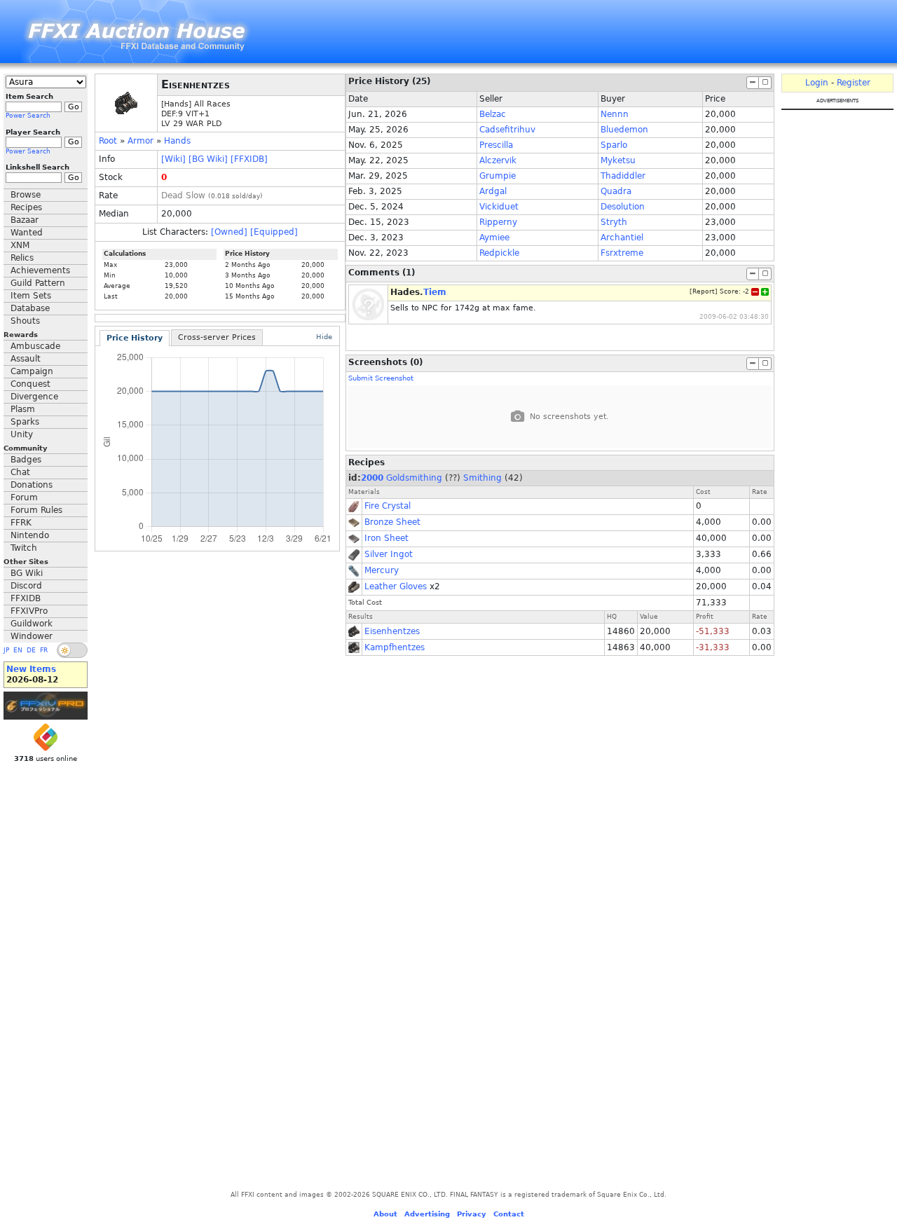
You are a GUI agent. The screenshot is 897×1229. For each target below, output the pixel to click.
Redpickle (499, 253)
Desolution (623, 207)
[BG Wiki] (208, 159)
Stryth (614, 222)
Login (816, 83)
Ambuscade (35, 346)
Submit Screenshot (380, 378)
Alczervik (497, 160)
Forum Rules (36, 510)
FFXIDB (26, 598)
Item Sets (31, 296)
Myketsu (618, 160)
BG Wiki (27, 573)
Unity (22, 434)
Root (108, 141)
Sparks (25, 422)
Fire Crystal (387, 506)
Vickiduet (499, 207)
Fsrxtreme (622, 253)
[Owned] (229, 232)
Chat (20, 472)
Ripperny (498, 222)
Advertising (427, 1214)
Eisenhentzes (392, 631)
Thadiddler (623, 176)
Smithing (482, 478)
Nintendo (30, 535)
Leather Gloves (395, 586)
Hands (177, 141)
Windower (32, 636)
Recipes (26, 207)
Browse (26, 195)
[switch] (72, 650)
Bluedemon (624, 130)
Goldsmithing (414, 478)
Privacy (471, 1214)
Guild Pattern (38, 283)
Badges (26, 460)
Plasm (23, 409)
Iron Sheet (386, 538)
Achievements (40, 270)
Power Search (28, 115)
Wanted (27, 233)
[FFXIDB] (249, 159)
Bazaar (25, 220)
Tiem (434, 292)
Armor (140, 141)
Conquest (30, 384)
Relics (22, 258)
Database (30, 308)
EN (17, 650)
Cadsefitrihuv (507, 130)
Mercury (381, 570)
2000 (372, 478)
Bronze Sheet (392, 522)
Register (853, 83)
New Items (31, 669)
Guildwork (32, 624)
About (385, 1214)
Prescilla (496, 145)
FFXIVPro (29, 611)
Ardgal (493, 191)
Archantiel (622, 237)
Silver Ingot (388, 554)
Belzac (492, 114)
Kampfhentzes (394, 647)
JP (6, 650)
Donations (32, 485)
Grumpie (497, 176)
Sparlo (614, 145)
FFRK (21, 523)
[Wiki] (173, 159)
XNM (20, 245)
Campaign (32, 371)
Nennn (615, 114)
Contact (508, 1214)
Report (703, 291)
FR (44, 650)
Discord (26, 586)
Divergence (34, 396)
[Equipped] (274, 232)
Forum (24, 497)
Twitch (24, 548)
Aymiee (494, 237)
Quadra (616, 191)
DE (31, 650)
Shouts (25, 321)
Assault (26, 359)
